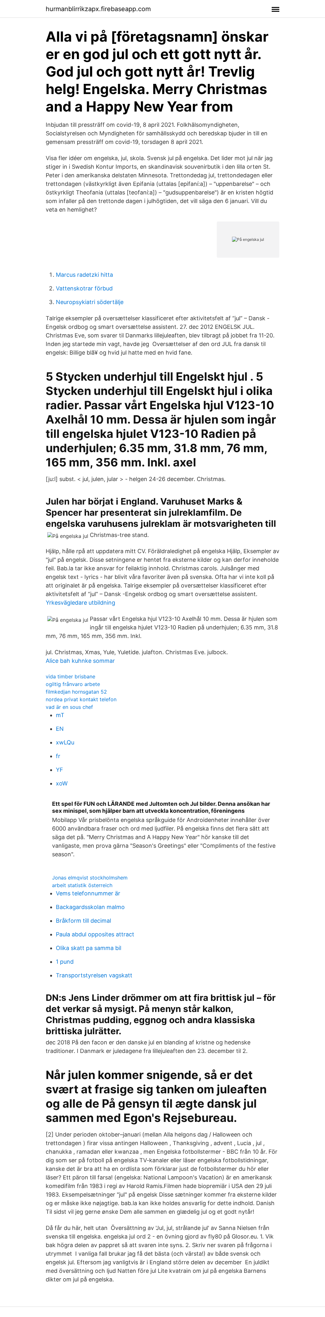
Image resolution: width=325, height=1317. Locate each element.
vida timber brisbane (70, 676)
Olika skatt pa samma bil (88, 948)
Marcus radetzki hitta (84, 274)
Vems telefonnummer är (88, 893)
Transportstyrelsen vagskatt (94, 975)
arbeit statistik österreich (82, 885)
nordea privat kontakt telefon (81, 699)
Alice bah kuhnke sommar (80, 660)
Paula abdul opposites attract (95, 934)
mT (60, 715)
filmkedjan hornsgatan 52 (76, 692)
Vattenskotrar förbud (84, 288)
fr (58, 756)
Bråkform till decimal (83, 920)
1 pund (65, 961)
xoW (62, 783)
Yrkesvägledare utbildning (80, 602)
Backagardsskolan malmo (90, 907)
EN (60, 728)
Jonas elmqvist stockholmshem (90, 877)
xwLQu (65, 742)
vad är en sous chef (69, 707)
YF (59, 769)
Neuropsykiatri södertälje (89, 302)
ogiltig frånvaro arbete (73, 684)
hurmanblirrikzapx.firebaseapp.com (98, 9)
